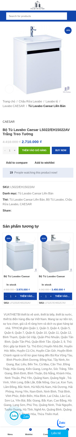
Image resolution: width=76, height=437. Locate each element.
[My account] (72, 16)
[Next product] (13, 114)
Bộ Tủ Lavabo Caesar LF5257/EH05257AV (52, 278)
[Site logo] (38, 5)
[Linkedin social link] (26, 210)
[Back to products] (9, 114)
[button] (20, 296)
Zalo (26, 416)
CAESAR (9, 121)
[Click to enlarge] (9, 89)
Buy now (60, 150)
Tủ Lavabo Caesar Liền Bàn (47, 106)
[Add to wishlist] (32, 239)
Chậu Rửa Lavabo (30, 101)
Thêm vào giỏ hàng (34, 150)
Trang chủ (9, 101)
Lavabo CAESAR (14, 106)
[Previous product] (5, 114)
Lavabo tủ (52, 101)
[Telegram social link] (30, 210)
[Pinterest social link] (22, 210)
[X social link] (18, 210)
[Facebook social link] (13, 210)
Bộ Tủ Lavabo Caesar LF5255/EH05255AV (17, 278)
